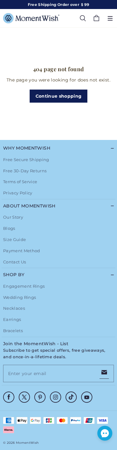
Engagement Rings (24, 286)
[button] (110, 18)
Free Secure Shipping (26, 159)
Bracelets (13, 330)
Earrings (12, 319)
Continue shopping (59, 96)
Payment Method (21, 250)
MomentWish (27, 443)
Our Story (13, 217)
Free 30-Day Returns (24, 170)
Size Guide (14, 239)
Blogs (9, 228)
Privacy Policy (17, 192)
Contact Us (14, 261)
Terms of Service (20, 181)
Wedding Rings (19, 297)
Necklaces (14, 308)
